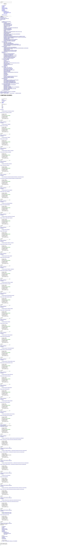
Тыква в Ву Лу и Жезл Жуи (8, 25)
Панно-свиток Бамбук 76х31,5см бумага (6, 415)
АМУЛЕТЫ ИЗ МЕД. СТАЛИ (8, 48)
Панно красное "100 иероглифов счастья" (6, 362)
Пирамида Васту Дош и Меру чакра (9, 69)
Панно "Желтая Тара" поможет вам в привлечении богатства (9, 501)
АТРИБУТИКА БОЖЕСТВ (8, 67)
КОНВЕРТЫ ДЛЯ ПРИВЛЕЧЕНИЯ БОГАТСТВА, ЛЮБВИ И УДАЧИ (14, 36)
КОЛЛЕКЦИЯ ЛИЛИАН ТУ (8, 35)
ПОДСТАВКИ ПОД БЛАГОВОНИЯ (9, 80)
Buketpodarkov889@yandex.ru (4, 92)
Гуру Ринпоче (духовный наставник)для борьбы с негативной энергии (10, 178)
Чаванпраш (5, 65)
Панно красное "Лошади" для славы (5, 244)
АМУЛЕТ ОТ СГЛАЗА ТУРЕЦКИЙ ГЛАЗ (10, 47)
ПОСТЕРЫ (5, 75)
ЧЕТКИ (5, 30)
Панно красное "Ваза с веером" (5, 257)
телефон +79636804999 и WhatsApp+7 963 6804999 (7, 91)
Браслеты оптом (4, 41)
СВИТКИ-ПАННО (7, 38)
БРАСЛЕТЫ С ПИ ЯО (7, 45)
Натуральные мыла (6, 63)
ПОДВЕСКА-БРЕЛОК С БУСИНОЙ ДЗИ (10, 56)
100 (2, 106)
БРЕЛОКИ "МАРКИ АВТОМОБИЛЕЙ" (10, 84)
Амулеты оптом (4, 46)
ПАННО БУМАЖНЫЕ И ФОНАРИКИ (10, 40)
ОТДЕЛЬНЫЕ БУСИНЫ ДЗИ (8, 55)
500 (2, 107)
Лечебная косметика (7, 61)
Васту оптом (4, 66)
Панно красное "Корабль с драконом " (6, 270)
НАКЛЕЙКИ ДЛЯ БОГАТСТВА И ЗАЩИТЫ (10, 39)
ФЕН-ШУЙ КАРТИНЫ (7, 32)
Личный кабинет (6, 11)
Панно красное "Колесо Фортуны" (5, 375)
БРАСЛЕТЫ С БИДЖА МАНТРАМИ (9, 57)
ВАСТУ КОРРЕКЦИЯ (7, 70)
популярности (4, 100)
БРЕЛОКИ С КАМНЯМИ (8, 87)
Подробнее (2, 109)
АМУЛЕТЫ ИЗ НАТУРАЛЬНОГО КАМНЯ (10, 50)
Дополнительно (4, 531)
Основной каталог (5, 536)
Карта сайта (5, 13)
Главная (3, 6)
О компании (4, 5)
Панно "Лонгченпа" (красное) (4, 165)
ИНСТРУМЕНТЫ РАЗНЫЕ (8, 24)
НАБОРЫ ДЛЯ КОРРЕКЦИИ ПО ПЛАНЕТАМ (11, 72)
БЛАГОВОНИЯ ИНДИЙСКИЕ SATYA (10, 81)
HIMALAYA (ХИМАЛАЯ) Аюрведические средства (11, 62)
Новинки (3, 537)
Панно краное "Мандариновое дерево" (6, 296)
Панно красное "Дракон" (4, 138)
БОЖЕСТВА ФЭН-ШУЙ (7, 28)
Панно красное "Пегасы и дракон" (5, 283)
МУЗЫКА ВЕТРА (6, 33)
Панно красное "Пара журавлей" (5, 402)
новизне (3, 101)
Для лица (5, 60)
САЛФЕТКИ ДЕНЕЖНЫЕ (8, 29)
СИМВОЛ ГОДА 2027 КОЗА (6, 21)
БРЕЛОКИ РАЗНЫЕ (7, 89)
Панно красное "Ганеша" (4, 323)
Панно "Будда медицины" (4, 476)
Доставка (3, 9)
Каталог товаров (6, 93)
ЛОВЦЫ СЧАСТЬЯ (7, 49)
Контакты (3, 10)
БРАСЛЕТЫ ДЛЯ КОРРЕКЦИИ (8, 43)
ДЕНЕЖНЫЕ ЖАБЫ (7, 26)
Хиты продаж (4, 538)
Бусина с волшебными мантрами (9, 58)
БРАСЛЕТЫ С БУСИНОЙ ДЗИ (8, 54)
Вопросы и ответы (5, 8)
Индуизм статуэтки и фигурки (8, 68)
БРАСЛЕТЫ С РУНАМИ (7, 42)
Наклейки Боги (6, 74)
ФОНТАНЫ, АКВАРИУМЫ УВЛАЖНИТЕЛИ (11, 27)
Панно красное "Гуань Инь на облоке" (6, 112)
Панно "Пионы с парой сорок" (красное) (6, 217)
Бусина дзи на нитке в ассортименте (9, 53)
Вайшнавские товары (7, 71)
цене (2, 99)
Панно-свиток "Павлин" (4, 426)
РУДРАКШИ (6, 73)
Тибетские (5, 79)
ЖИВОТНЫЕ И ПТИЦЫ (7, 34)
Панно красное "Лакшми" (4, 125)
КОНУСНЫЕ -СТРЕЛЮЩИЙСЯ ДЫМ (10, 82)
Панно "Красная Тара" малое (4, 514)
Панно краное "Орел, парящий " (5, 191)
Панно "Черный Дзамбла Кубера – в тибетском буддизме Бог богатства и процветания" (13, 464)
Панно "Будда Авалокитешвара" (5, 204)
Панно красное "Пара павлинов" (5, 336)
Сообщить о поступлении (4, 448)
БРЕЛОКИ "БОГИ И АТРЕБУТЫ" (9, 77)
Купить (1, 148)
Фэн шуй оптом (4, 22)
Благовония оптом (5, 78)
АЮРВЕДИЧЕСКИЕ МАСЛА (8, 64)
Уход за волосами (6, 59)
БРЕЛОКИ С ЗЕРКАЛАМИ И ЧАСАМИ (10, 88)
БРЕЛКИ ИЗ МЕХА (7, 85)
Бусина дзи (3, 52)
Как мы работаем (4, 7)
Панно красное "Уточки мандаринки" (6, 349)
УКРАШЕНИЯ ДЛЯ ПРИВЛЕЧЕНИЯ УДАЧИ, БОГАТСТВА (13, 31)
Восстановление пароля (7, 12)
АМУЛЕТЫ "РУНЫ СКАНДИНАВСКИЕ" (10, 51)
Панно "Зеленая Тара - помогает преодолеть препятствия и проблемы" (10, 439)
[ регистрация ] (4, 14)
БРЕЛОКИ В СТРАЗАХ (7, 86)
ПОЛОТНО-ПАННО (7, 23)
